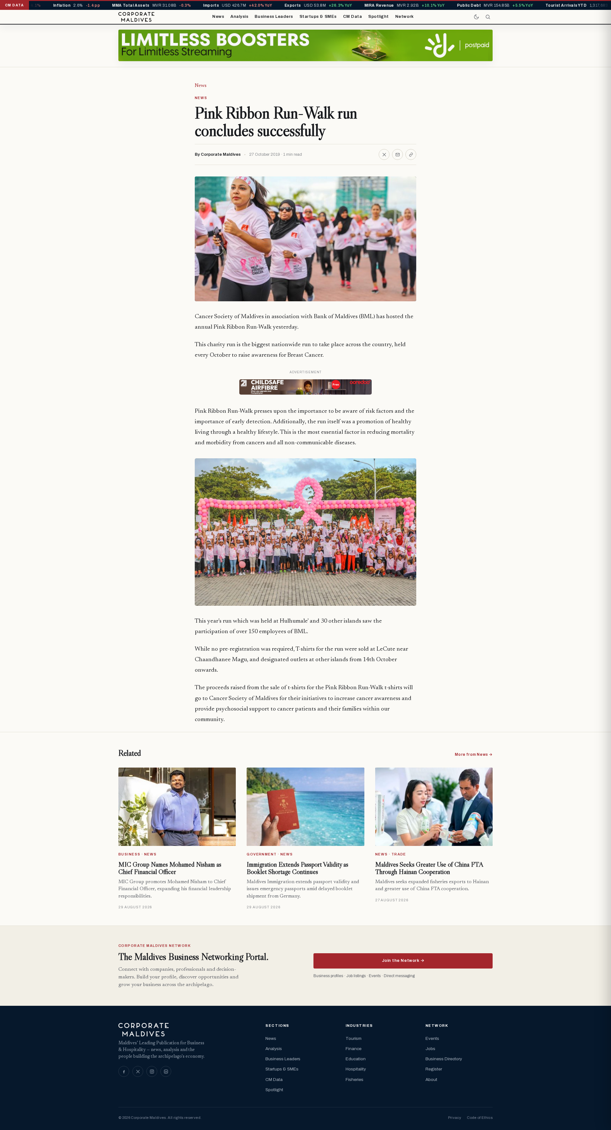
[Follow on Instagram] (151, 1071)
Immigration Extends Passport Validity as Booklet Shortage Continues (297, 868)
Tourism (354, 1038)
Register (433, 1069)
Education (356, 1058)
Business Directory (443, 1058)
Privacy (454, 1117)
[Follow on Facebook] (123, 1071)
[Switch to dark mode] (476, 17)
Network (404, 16)
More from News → (474, 754)
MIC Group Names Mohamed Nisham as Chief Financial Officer (169, 868)
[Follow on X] (137, 1071)
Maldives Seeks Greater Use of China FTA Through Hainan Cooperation (429, 868)
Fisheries (354, 1079)
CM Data (352, 16)
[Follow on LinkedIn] (165, 1071)
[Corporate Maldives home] (136, 17)
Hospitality (356, 1069)
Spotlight (378, 16)
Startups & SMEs (318, 16)
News (218, 16)
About (431, 1079)
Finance (354, 1048)
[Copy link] (410, 154)
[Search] (488, 17)
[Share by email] (397, 154)
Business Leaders (274, 16)
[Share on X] (384, 154)
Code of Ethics (480, 1117)
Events (432, 1038)
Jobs (430, 1048)
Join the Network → (403, 960)
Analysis (239, 16)
